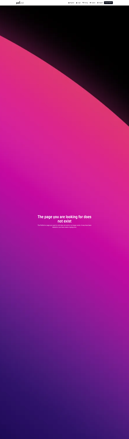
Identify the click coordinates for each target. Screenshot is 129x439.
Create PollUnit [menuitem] (108, 2)
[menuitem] (71, 3)
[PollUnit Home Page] (22, 3)
